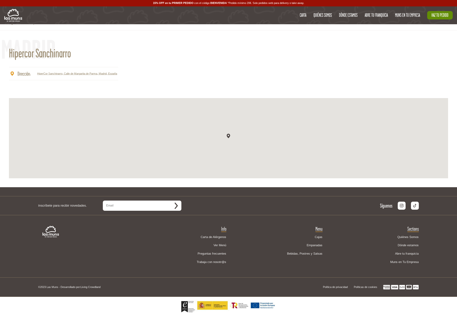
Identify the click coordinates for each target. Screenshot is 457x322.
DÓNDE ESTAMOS (348, 15)
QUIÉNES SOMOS (322, 15)
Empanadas (314, 245)
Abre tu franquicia (407, 253)
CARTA (303, 15)
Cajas (318, 237)
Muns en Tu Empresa (404, 262)
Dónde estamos (408, 245)
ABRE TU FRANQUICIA (376, 15)
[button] (228, 136)
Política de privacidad (335, 286)
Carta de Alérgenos (213, 237)
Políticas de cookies (365, 286)
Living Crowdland (91, 286)
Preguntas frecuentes (212, 253)
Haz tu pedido (439, 15)
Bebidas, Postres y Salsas (304, 253)
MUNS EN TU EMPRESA (407, 15)
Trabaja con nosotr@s (211, 262)
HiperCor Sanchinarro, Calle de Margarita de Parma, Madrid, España (77, 73)
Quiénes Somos (408, 237)
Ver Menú (220, 245)
